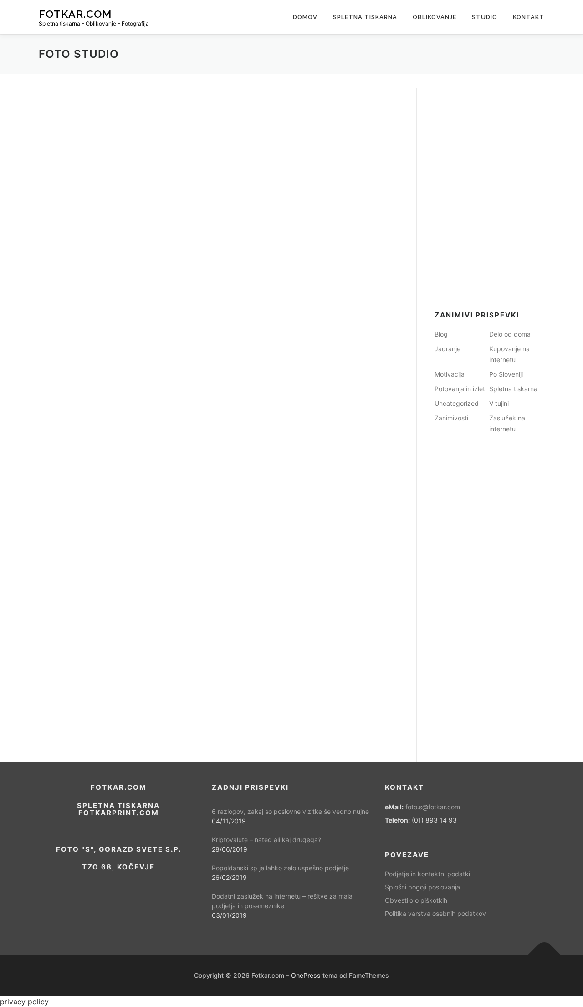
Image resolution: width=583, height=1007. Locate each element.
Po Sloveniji (506, 374)
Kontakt (528, 17)
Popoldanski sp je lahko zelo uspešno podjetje (280, 868)
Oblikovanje (434, 17)
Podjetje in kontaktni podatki (427, 874)
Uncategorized (457, 403)
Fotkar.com (75, 14)
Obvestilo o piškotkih (416, 900)
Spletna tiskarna (365, 17)
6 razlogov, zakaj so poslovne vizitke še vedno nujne (290, 811)
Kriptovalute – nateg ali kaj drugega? (266, 839)
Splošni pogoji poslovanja (422, 887)
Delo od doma (510, 334)
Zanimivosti (451, 418)
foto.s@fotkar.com (432, 807)
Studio (484, 17)
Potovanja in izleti (460, 389)
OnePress (306, 975)
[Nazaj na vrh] (544, 954)
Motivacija (450, 374)
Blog (441, 334)
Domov (305, 17)
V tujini (499, 403)
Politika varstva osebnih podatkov (435, 913)
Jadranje (447, 349)
